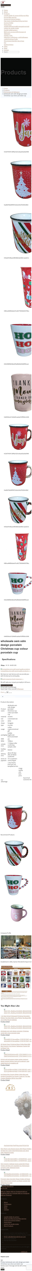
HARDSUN (24, 1252)
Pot (5, 43)
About (6, 12)
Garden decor (16, 41)
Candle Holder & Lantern (11, 16)
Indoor (11, 45)
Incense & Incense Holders (12, 19)
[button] (16, 670)
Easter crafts (17, 37)
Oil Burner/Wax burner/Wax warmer (16, 16)
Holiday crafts (8, 35)
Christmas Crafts (12, 39)
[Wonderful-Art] (3, 3)
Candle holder (8, 30)
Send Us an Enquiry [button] (7, 685)
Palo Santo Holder (9, 21)
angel (21, 26)
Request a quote (6, 5)
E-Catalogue (7, 1204)
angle (5, 26)
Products (7, 14)
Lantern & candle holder (11, 28)
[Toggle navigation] (3, 7)
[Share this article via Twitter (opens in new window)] (7, 692)
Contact (6, 50)
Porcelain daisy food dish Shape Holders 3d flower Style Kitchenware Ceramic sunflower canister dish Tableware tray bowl (15, 1181)
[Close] (2, 1260)
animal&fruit (16, 26)
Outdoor (6, 45)
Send (2, 1269)
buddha (9, 26)
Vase (22, 41)
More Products (8, 1226)
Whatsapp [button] (20, 689)
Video (5, 46)
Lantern (15, 30)
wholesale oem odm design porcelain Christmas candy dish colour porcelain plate (15, 1032)
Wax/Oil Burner (20, 21)
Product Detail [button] (5, 1022)
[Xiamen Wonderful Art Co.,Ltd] (7, 1188)
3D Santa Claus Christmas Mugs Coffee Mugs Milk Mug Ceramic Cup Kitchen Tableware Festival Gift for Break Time (15, 1046)
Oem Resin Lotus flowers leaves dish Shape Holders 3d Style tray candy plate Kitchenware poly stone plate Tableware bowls (16, 1151)
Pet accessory (8, 41)
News (5, 48)
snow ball (26, 26)
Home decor (8, 25)
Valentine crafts (9, 37)
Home (6, 10)
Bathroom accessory (10, 32)
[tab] (17, 696)
